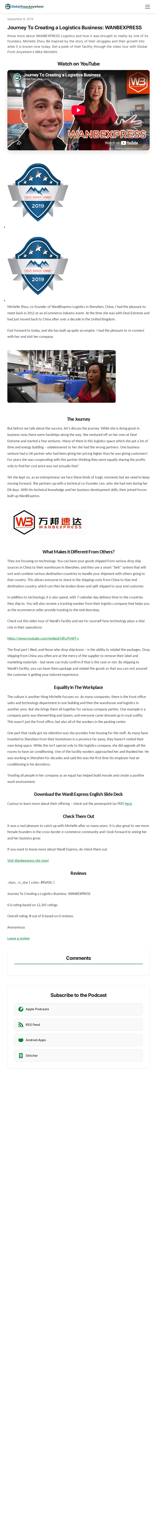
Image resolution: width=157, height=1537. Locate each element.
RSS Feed (33, 1025)
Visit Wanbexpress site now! (28, 861)
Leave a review (18, 939)
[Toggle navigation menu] (147, 6)
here (128, 804)
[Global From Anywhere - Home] (24, 6)
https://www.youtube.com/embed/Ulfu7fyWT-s (43, 639)
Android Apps (36, 1040)
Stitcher (32, 1055)
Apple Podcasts (37, 1009)
